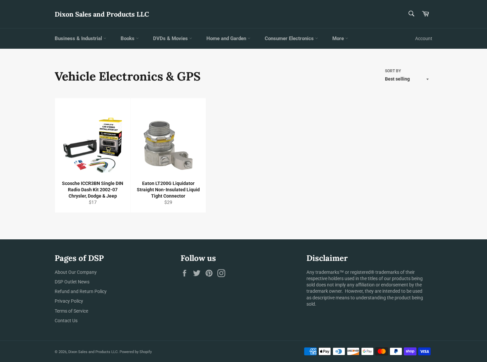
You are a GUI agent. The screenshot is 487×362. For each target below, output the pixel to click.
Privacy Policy (69, 301)
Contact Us (66, 320)
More (338, 38)
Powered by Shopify (136, 352)
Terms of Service (71, 311)
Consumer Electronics (290, 38)
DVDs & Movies (171, 38)
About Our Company (76, 272)
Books (128, 38)
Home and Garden (226, 38)
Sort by (393, 71)
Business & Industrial (79, 38)
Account (423, 38)
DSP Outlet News (72, 281)
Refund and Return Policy (81, 291)
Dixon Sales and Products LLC (102, 14)
